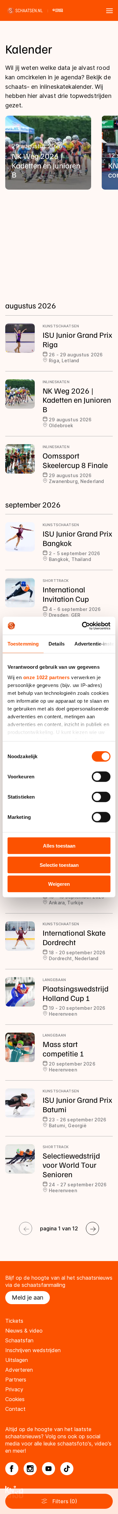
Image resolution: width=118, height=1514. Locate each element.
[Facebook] (11, 1468)
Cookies (15, 1399)
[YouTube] (48, 1468)
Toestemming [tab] (23, 644)
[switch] (101, 777)
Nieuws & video (24, 1330)
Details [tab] (57, 644)
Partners (15, 1379)
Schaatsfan (19, 1340)
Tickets (14, 1321)
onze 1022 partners (46, 677)
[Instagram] (30, 1468)
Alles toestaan (59, 846)
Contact (15, 1409)
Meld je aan (27, 1297)
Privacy (14, 1389)
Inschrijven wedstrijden (33, 1350)
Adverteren (19, 1369)
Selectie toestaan (59, 864)
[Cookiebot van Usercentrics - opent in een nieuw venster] (83, 625)
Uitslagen (16, 1360)
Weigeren (59, 884)
